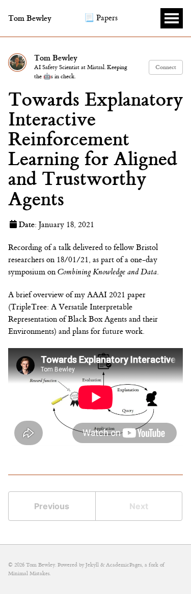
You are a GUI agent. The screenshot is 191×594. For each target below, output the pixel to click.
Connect (165, 67)
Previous (51, 506)
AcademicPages (124, 564)
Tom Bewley (29, 18)
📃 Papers (101, 18)
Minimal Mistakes (28, 573)
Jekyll (92, 564)
